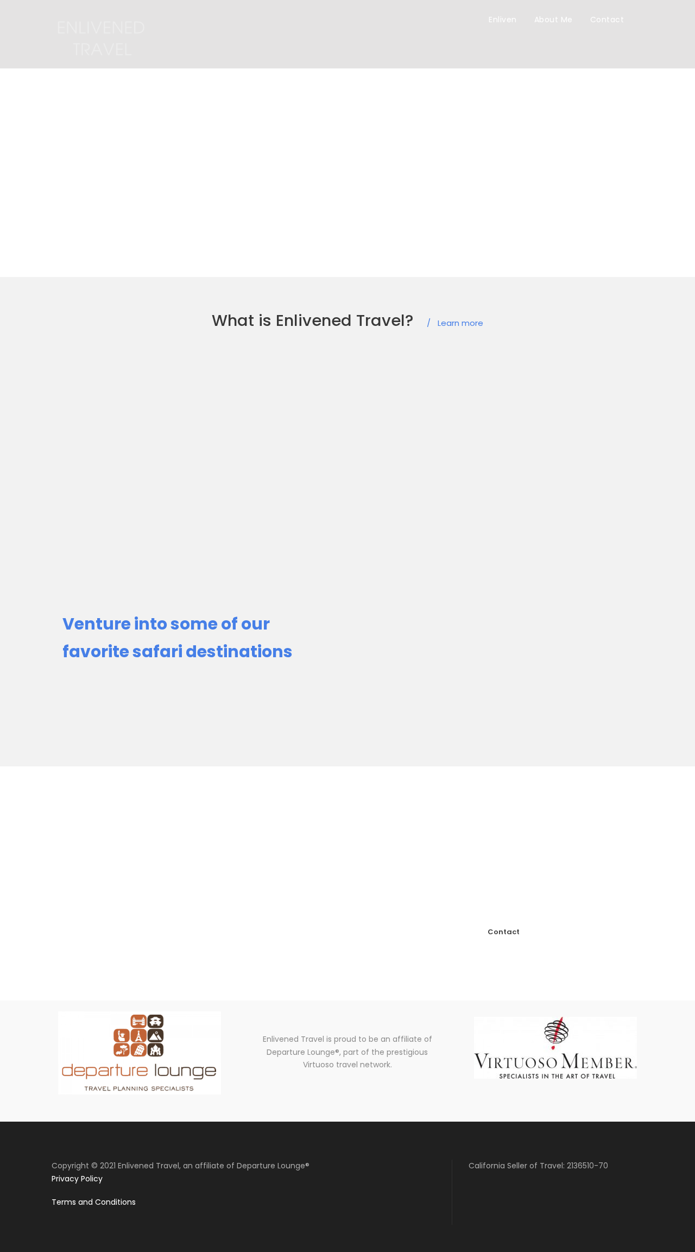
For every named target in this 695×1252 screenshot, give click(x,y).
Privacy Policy (77, 1178)
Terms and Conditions (94, 1202)
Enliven (503, 19)
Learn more (455, 323)
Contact (607, 19)
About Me (553, 19)
